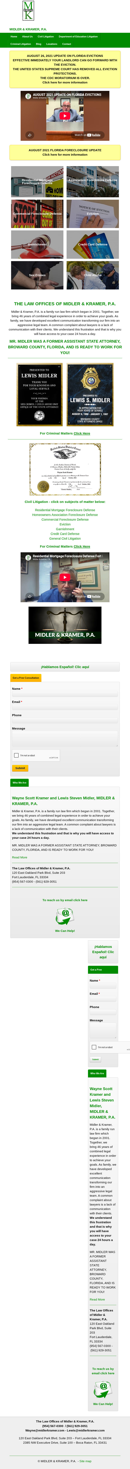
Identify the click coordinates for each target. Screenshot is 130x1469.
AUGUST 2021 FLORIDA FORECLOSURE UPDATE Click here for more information (65, 152)
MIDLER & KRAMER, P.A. (28, 29)
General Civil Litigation (65, 538)
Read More (19, 857)
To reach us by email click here (65, 900)
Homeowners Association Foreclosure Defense (65, 515)
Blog (38, 44)
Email (17, 702)
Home (14, 36)
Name (17, 688)
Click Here (82, 433)
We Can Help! (65, 931)
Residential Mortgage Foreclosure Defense (65, 510)
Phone (17, 715)
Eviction (65, 524)
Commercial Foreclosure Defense (65, 519)
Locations (51, 44)
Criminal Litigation (20, 44)
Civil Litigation (46, 36)
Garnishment (65, 529)
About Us (27, 36)
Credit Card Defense (65, 534)
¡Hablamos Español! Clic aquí (65, 667)
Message (18, 728)
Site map (85, 1461)
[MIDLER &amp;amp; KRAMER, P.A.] (28, 19)
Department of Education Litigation (78, 36)
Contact (66, 44)
